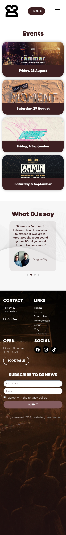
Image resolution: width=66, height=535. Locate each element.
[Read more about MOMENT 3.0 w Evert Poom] (33, 97)
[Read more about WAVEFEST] (33, 134)
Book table (40, 316)
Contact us (40, 334)
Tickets (38, 308)
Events (37, 312)
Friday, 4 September (33, 146)
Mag (36, 329)
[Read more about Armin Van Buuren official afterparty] (33, 172)
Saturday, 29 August (33, 108)
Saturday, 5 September (33, 184)
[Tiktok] (54, 349)
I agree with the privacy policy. (26, 397)
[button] (5, 246)
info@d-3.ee (10, 319)
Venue (37, 325)
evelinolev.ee (53, 417)
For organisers (42, 321)
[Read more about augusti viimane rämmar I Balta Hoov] (33, 59)
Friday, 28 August (33, 71)
